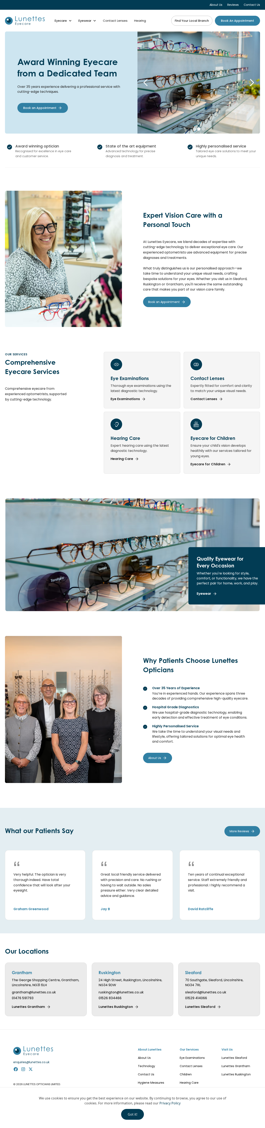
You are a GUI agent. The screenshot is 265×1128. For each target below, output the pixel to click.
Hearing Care (189, 1083)
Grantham (22, 972)
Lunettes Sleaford (234, 1058)
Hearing (140, 20)
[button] (63, 21)
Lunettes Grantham (236, 1066)
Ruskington (109, 972)
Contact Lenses (115, 20)
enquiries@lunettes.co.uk (31, 1062)
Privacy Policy (170, 1103)
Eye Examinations (192, 1058)
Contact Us (146, 1074)
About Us (144, 1058)
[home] (25, 20)
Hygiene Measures (151, 1083)
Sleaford (193, 972)
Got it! (132, 1114)
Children (186, 1074)
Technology (146, 1066)
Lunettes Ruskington (236, 1074)
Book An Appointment (237, 21)
